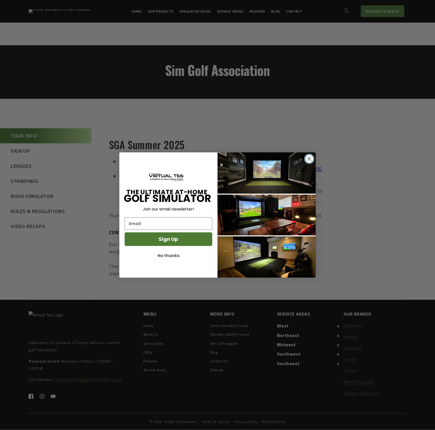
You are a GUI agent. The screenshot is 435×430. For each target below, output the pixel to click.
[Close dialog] (309, 158)
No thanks (168, 256)
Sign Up (168, 239)
